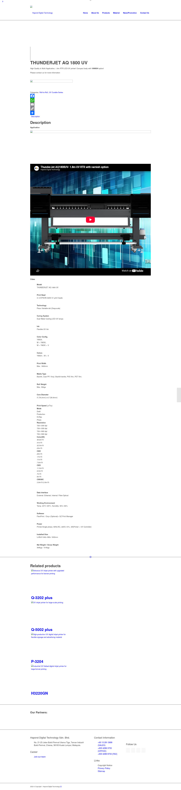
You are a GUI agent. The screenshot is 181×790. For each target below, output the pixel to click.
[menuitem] (85, 13)
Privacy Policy (104, 768)
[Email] (90, 104)
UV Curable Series (56, 92)
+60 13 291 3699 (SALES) (105, 744)
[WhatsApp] (90, 100)
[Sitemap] (95, 771)
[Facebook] (90, 96)
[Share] (90, 113)
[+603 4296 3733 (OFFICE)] (95, 748)
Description (35, 116)
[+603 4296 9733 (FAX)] (95, 753)
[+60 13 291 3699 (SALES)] (95, 742)
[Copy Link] (90, 109)
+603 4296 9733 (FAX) (107, 753)
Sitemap (101, 771)
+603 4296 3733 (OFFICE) (105, 749)
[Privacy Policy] (95, 768)
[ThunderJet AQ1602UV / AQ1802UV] (179, 395)
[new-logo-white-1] (41, 13)
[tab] (91, 116)
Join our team (40, 756)
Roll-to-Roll (43, 92)
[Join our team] (31, 756)
